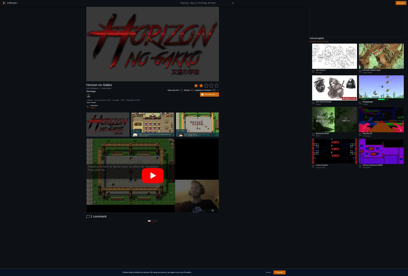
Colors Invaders (322, 165)
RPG (123, 100)
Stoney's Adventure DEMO (373, 165)
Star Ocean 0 (321, 70)
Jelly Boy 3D (367, 133)
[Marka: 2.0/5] (206, 85)
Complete (116, 100)
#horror (319, 41)
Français (92, 108)
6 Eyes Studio (367, 72)
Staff (317, 136)
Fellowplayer (367, 136)
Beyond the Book (322, 133)
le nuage (319, 72)
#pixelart (312, 41)
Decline (268, 272)
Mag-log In (401, 3)
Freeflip (365, 104)
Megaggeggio (368, 102)
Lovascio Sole (320, 167)
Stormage (91, 91)
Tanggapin (279, 272)
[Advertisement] (358, 22)
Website (90, 100)
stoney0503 (366, 167)
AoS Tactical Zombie (324, 102)
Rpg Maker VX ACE (133, 100)
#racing (325, 41)
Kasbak (318, 104)
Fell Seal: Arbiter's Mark (371, 70)
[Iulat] (218, 90)
